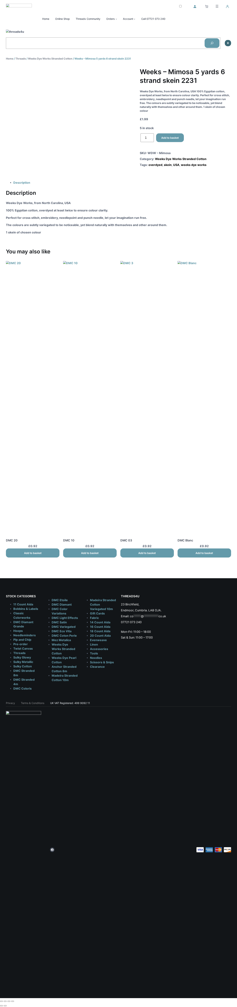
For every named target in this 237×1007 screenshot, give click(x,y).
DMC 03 (126, 540)
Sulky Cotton (22, 666)
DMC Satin (59, 622)
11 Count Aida (23, 604)
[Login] (194, 6)
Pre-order (20, 644)
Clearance (97, 666)
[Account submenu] (134, 19)
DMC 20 (12, 540)
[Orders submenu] (116, 19)
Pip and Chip (22, 639)
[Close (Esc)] (12, 1001)
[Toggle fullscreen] (5, 1001)
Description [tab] (21, 182)
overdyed (155, 165)
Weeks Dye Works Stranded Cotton (50, 58)
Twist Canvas (23, 648)
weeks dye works (193, 165)
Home (9, 58)
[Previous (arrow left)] (1, 1005)
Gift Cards (97, 613)
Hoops (18, 631)
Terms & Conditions (32, 703)
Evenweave (98, 640)
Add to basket (170, 137)
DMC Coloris (22, 688)
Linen (94, 644)
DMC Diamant (62, 604)
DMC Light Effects (65, 618)
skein (168, 165)
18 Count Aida (100, 631)
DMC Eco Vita (61, 631)
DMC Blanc (185, 540)
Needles (96, 658)
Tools (94, 653)
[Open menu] (217, 6)
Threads (20, 58)
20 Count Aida (100, 635)
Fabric (94, 618)
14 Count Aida (100, 622)
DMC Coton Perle (64, 635)
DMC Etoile (60, 600)
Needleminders (24, 635)
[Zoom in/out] (1, 1001)
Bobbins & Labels (25, 609)
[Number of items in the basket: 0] (206, 6)
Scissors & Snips (102, 662)
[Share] (8, 1001)
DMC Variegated (64, 627)
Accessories (99, 649)
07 (122, 622)
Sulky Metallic (23, 662)
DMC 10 (68, 540)
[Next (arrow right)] (5, 1005)
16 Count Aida (100, 627)
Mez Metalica (61, 640)
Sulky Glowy (22, 657)
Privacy (10, 703)
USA (176, 165)
